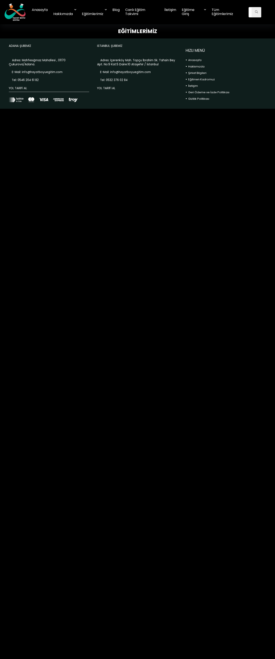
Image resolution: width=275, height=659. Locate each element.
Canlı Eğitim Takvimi (135, 11)
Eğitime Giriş (188, 11)
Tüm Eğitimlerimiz (222, 11)
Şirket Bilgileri (197, 73)
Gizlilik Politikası (198, 99)
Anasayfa (40, 9)
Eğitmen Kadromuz (201, 79)
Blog (116, 9)
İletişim (170, 9)
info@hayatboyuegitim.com (42, 72)
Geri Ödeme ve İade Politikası (208, 92)
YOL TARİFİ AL (18, 88)
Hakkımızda (63, 13)
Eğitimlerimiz (92, 13)
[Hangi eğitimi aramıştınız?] (256, 12)
